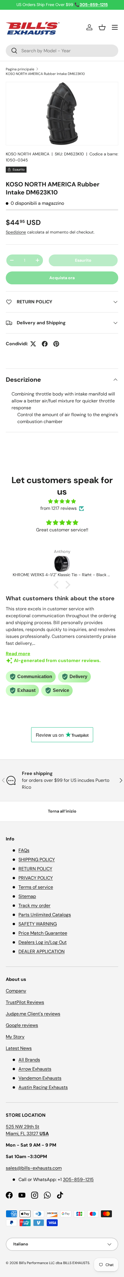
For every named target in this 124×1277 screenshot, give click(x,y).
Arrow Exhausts (34, 1069)
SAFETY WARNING (37, 924)
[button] (102, 27)
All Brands (29, 1060)
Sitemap (27, 896)
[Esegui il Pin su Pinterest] (56, 344)
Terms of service (35, 887)
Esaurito (83, 260)
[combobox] (62, 51)
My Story (15, 1037)
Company (16, 991)
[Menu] (114, 27)
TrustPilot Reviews (25, 1002)
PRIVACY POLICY (35, 878)
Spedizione (16, 232)
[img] (62, 501)
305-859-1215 (78, 1179)
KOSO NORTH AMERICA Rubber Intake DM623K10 (45, 74)
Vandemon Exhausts (39, 1078)
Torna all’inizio (62, 811)
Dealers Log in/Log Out (42, 942)
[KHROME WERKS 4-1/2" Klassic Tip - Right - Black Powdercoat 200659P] (62, 564)
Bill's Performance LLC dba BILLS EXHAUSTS (54, 1263)
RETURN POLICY (35, 869)
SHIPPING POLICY (36, 860)
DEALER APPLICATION (41, 951)
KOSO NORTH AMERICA (27, 154)
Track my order (34, 905)
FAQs (23, 850)
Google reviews (22, 1025)
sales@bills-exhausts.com (34, 1168)
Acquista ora (62, 277)
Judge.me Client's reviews (33, 1014)
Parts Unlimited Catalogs (44, 915)
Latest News (19, 1048)
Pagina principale (20, 69)
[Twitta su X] (33, 344)
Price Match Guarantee (42, 933)
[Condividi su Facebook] (44, 344)
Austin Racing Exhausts (43, 1087)
